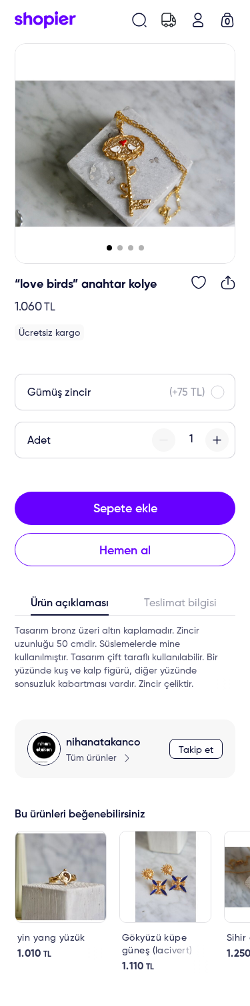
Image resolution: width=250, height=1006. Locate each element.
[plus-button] (217, 440)
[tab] (70, 606)
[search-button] (139, 20)
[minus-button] (163, 440)
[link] (61, 895)
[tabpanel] (125, 657)
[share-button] (228, 282)
